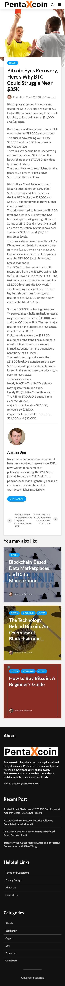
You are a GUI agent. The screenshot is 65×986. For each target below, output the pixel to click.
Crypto (41, 613)
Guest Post (11, 960)
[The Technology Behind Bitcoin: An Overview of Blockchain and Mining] (32, 632)
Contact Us (11, 895)
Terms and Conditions (17, 872)
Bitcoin (12, 63)
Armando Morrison (23, 594)
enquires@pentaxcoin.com (26, 783)
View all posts (16, 499)
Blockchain (28, 613)
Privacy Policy (13, 880)
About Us (10, 887)
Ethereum (10, 953)
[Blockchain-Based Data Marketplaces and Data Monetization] (32, 574)
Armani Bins (18, 97)
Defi (7, 945)
